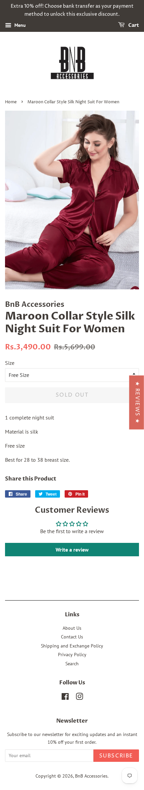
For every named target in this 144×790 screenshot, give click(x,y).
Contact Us (72, 637)
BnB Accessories (91, 776)
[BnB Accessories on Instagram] (79, 698)
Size (9, 362)
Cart (133, 25)
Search (72, 664)
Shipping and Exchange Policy (72, 646)
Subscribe (116, 755)
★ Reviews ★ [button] (137, 402)
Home (11, 102)
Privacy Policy (72, 655)
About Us (72, 628)
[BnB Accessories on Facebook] (65, 698)
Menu (19, 25)
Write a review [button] (72, 549)
